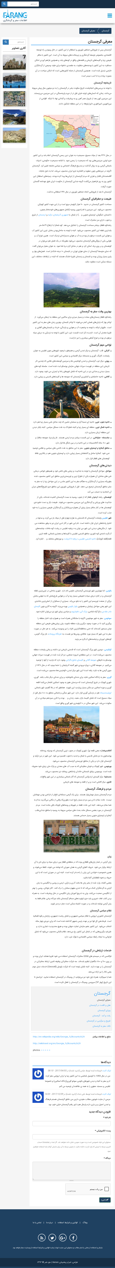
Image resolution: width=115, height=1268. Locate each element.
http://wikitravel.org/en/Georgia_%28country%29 (57, 1043)
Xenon (55, 1262)
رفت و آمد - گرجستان (101, 1016)
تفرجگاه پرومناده (55, 634)
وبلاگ (85, 1222)
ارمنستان (42, 215)
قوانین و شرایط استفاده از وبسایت (36, 1247)
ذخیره (104, 1200)
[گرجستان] (14, 62)
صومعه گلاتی (90, 660)
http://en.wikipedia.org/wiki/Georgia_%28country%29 (59, 1037)
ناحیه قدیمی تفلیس (87, 539)
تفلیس (105, 518)
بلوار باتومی (72, 606)
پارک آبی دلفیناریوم (79, 612)
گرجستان (105, 31)
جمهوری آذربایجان (60, 215)
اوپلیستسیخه (105, 693)
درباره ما (49, 1222)
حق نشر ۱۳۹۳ (44, 1262)
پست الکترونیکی (103, 1131)
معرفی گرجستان (104, 1000)
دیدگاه (107, 1158)
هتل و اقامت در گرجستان (100, 1005)
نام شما (107, 1117)
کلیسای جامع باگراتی (74, 660)
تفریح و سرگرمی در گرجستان (99, 1021)
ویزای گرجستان (104, 1010)
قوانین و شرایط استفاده (68, 1222)
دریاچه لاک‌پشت (71, 539)
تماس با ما (37, 1222)
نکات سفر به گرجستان (102, 1026)
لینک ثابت (106, 1071)
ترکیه (50, 215)
